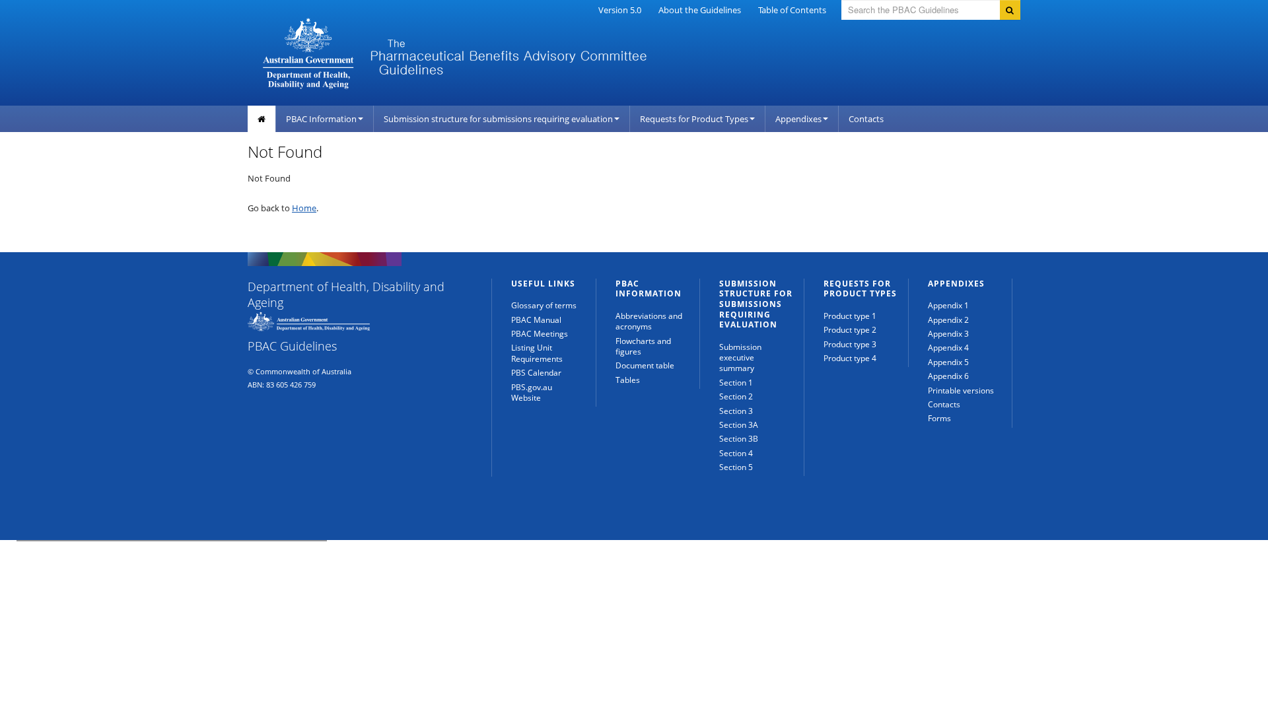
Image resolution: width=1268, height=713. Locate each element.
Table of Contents (792, 10)
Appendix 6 (948, 376)
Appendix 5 (948, 362)
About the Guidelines (699, 10)
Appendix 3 (948, 333)
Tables (628, 380)
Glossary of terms (544, 305)
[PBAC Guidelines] (514, 52)
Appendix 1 (948, 305)
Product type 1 (850, 316)
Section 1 (736, 382)
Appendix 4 (948, 347)
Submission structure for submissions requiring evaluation (498, 119)
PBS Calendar (536, 372)
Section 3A (738, 424)
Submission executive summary (740, 357)
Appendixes (798, 119)
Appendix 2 (948, 319)
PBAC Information (321, 119)
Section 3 (736, 411)
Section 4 (736, 453)
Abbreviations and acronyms (649, 321)
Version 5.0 (619, 10)
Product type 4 (850, 358)
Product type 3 (850, 344)
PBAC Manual (536, 319)
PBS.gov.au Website (531, 392)
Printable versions (961, 390)
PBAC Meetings (539, 333)
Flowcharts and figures (643, 346)
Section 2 (736, 396)
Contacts (866, 119)
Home (304, 208)
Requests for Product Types (694, 119)
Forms (939, 418)
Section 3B (738, 438)
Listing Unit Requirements (537, 353)
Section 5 (736, 467)
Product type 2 (850, 329)
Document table (645, 365)
